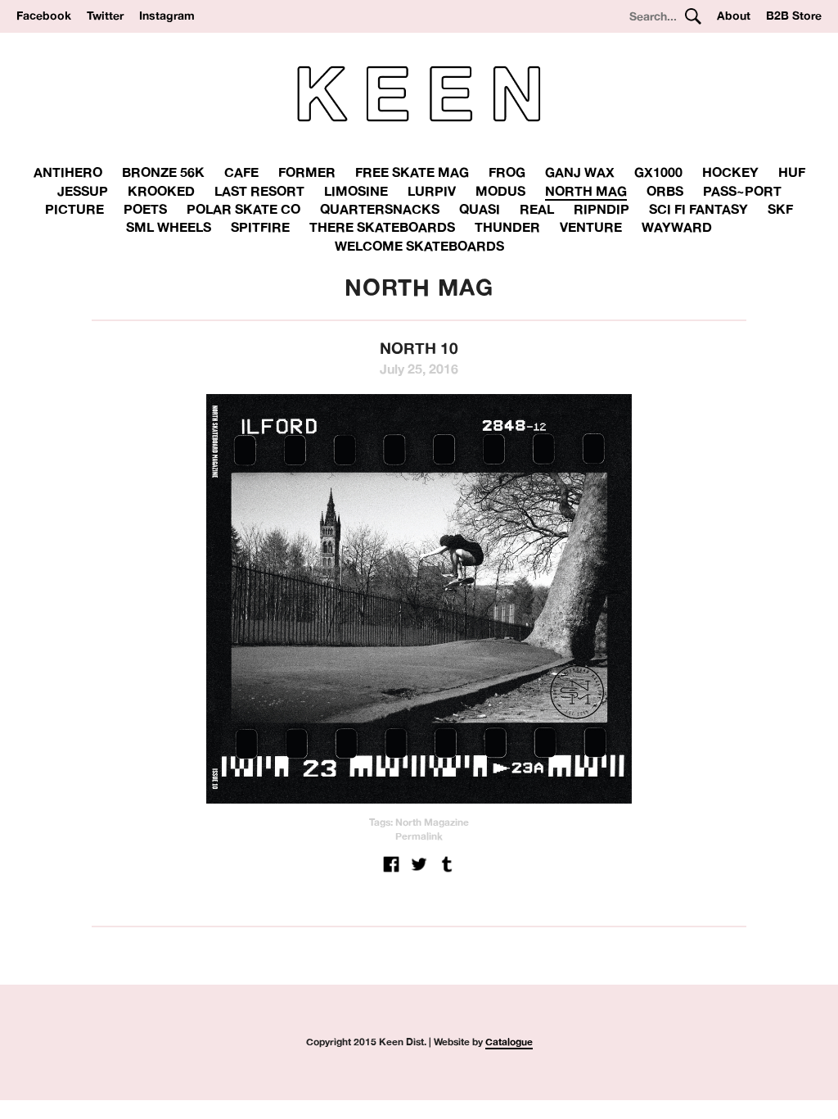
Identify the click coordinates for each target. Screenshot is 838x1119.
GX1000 (658, 172)
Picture (74, 209)
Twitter (105, 15)
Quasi (479, 209)
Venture (591, 227)
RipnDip (601, 209)
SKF (780, 209)
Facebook (43, 15)
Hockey (730, 172)
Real (537, 209)
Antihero (68, 172)
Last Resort (259, 191)
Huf (791, 172)
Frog (507, 172)
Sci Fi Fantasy (698, 209)
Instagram (167, 15)
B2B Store (794, 15)
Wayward (677, 227)
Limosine (356, 191)
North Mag (586, 191)
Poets (145, 209)
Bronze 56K (163, 172)
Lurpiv (432, 191)
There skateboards (382, 227)
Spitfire (260, 227)
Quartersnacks (379, 209)
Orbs (665, 191)
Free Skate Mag (412, 172)
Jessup (82, 191)
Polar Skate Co (243, 209)
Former (307, 172)
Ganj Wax (580, 172)
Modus (500, 191)
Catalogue (509, 1041)
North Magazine (432, 822)
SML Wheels (168, 227)
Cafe (241, 172)
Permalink (419, 836)
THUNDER (507, 227)
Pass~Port (742, 191)
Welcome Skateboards (419, 246)
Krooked (161, 191)
